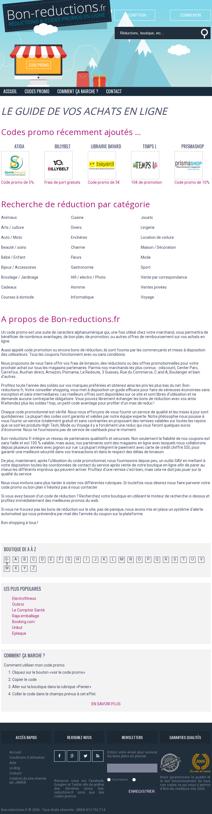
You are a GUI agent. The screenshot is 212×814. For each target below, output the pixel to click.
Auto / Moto (11, 237)
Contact (15, 773)
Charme (78, 247)
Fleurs (76, 257)
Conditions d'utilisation (27, 757)
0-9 (7, 559)
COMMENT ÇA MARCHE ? (77, 91)
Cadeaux (9, 287)
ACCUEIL (10, 91)
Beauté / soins (13, 247)
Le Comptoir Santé (28, 610)
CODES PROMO (37, 91)
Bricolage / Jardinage (19, 277)
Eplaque (19, 633)
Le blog (14, 768)
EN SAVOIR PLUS (106, 704)
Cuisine (77, 217)
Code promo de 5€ (104, 182)
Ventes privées (154, 287)
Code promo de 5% (17, 182)
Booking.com (23, 621)
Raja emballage (25, 616)
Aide (12, 763)
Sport (145, 267)
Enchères (79, 237)
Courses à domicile (17, 297)
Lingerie (148, 227)
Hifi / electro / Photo (88, 277)
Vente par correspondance (164, 277)
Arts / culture (12, 227)
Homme (78, 287)
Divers (76, 227)
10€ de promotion (146, 182)
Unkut (17, 627)
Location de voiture (157, 237)
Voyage (147, 297)
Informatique (82, 297)
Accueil (15, 752)
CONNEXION (190, 15)
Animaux (9, 217)
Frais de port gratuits (62, 182)
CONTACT (114, 91)
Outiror (18, 604)
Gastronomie (82, 267)
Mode (146, 257)
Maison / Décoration (158, 247)
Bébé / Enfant (13, 257)
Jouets (147, 217)
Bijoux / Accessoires (18, 267)
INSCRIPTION (134, 15)
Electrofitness (24, 598)
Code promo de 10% (192, 182)
